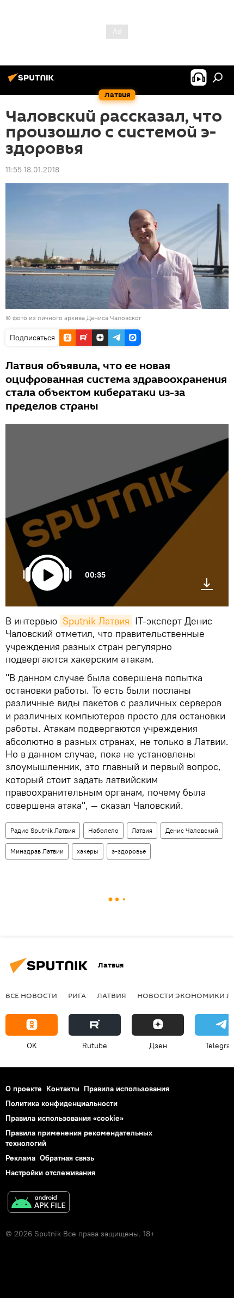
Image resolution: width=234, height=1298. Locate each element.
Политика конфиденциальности (61, 1103)
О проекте (23, 1088)
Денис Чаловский (191, 830)
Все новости (31, 995)
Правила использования (126, 1088)
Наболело (103, 830)
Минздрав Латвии (37, 851)
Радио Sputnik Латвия (42, 830)
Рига (77, 995)
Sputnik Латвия (96, 621)
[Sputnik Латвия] (32, 82)
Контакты (62, 1088)
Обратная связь (67, 1158)
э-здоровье (129, 851)
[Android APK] (39, 1203)
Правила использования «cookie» (64, 1118)
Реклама (20, 1158)
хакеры (87, 851)
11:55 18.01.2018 (32, 170)
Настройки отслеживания (50, 1172)
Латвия (142, 830)
